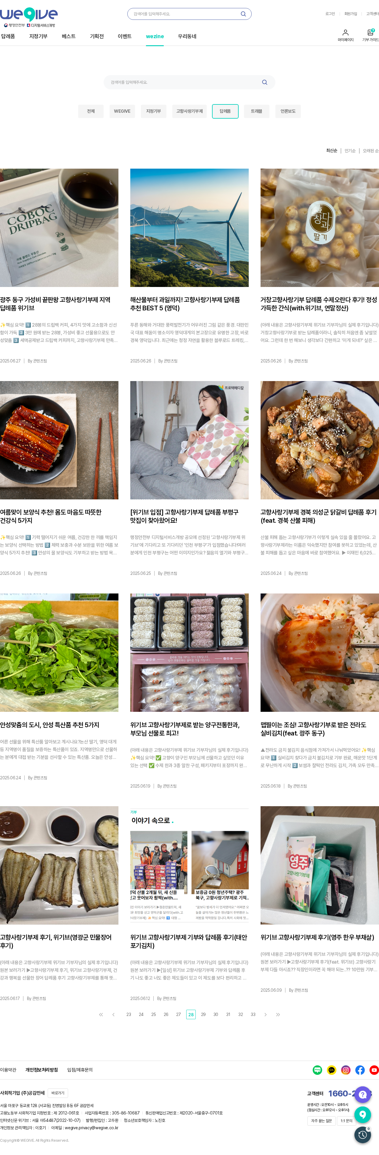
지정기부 (38, 36)
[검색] (243, 14)
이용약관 (8, 1070)
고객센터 (372, 14)
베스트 (69, 36)
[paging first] (101, 1014)
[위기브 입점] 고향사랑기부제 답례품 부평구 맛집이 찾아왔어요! (184, 516)
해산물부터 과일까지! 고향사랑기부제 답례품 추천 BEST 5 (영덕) (185, 304)
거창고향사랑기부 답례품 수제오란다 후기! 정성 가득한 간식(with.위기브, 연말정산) (319, 304)
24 (141, 1014)
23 (128, 1014)
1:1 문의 (346, 1121)
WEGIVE (122, 111)
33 (253, 1014)
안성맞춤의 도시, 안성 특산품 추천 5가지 (49, 725)
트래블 (256, 111)
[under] (113, 1014)
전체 (90, 111)
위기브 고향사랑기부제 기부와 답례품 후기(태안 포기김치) (188, 941)
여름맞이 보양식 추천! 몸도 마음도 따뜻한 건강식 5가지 (50, 516)
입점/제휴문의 (80, 1070)
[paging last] (278, 1014)
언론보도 (288, 111)
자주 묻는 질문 (321, 1121)
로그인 (330, 14)
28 (190, 1014)
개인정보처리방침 (41, 1070)
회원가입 (350, 14)
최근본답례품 (362, 1135)
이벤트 (125, 36)
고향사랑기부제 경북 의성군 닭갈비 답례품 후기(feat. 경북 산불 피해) (318, 516)
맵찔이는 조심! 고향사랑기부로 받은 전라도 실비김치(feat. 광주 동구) (313, 729)
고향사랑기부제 (189, 111)
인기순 (350, 151)
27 (178, 1014)
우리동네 (187, 36)
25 (153, 1014)
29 (203, 1014)
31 (228, 1014)
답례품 (8, 36)
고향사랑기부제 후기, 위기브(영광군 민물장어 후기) (56, 941)
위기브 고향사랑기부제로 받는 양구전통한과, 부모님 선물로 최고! (185, 729)
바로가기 (58, 1093)
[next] (265, 1014)
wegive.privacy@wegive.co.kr (91, 1127)
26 (166, 1014)
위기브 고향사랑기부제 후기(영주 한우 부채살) (317, 937)
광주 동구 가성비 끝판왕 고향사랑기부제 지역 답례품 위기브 (55, 304)
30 (215, 1014)
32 (240, 1014)
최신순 (332, 150)
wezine (155, 36)
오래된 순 (371, 151)
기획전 (97, 36)
